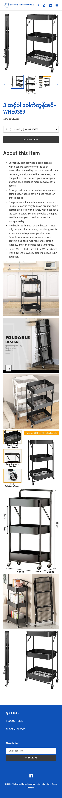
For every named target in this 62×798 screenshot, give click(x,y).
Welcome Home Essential (24, 784)
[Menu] (57, 5)
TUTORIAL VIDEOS (15, 729)
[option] (17, 81)
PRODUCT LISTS (14, 721)
